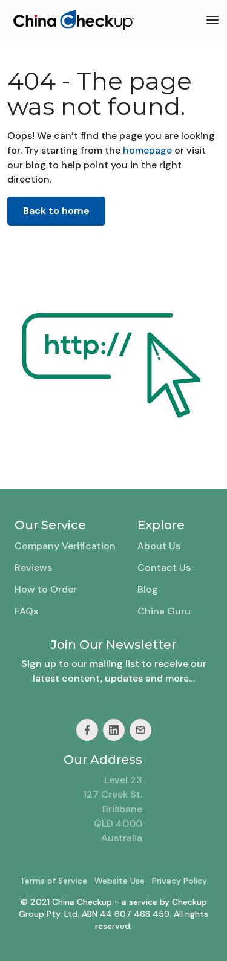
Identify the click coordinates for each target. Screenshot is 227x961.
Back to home (56, 210)
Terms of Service (53, 880)
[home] (70, 20)
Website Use (119, 880)
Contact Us (164, 567)
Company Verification (65, 545)
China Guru (164, 611)
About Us (158, 545)
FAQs (26, 611)
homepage (146, 150)
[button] (212, 20)
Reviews (33, 567)
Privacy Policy (179, 880)
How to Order (46, 589)
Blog (147, 589)
